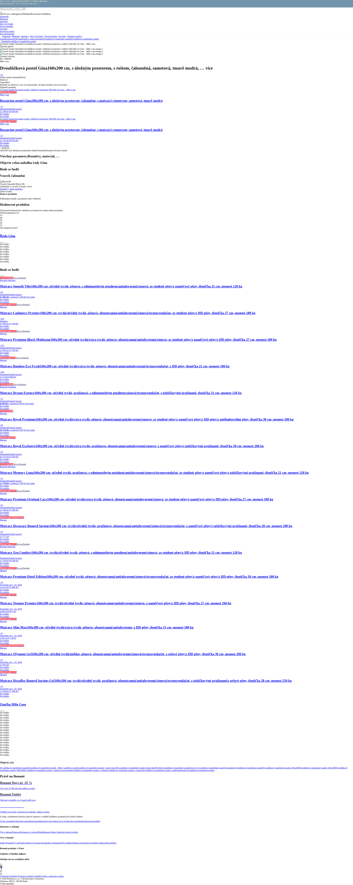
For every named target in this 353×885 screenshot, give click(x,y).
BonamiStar (111, 843)
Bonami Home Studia (52, 832)
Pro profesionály (55, 843)
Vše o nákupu (6, 832)
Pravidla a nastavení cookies (51, 876)
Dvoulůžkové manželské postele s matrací (124, 770)
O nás (16, 843)
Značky (22, 843)
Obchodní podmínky (9, 876)
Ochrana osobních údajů (28, 876)
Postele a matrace (29, 39)
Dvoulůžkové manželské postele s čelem (88, 770)
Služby (3, 843)
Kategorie (10, 39)
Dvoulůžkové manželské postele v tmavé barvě (96, 768)
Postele (40, 39)
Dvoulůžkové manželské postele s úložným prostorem (47, 770)
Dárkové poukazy (34, 843)
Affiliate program (78, 843)
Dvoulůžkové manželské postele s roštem (160, 770)
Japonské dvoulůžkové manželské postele (196, 770)
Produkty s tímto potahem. (11, 189)
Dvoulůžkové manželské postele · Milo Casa (47, 768)
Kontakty (10, 843)
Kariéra (45, 843)
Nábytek (18, 39)
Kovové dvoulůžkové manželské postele (207, 768)
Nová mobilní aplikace (96, 843)
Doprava (16, 832)
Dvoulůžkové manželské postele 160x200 (317, 768)
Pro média (66, 843)
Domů (3, 39)
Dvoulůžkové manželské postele (85, 39)
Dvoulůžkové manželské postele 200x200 (281, 768)
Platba (40, 832)
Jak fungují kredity (70, 832)
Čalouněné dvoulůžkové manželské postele (244, 768)
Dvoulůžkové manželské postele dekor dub (135, 768)
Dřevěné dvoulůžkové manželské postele (172, 768)
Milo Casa (71, 768)
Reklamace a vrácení (29, 832)
